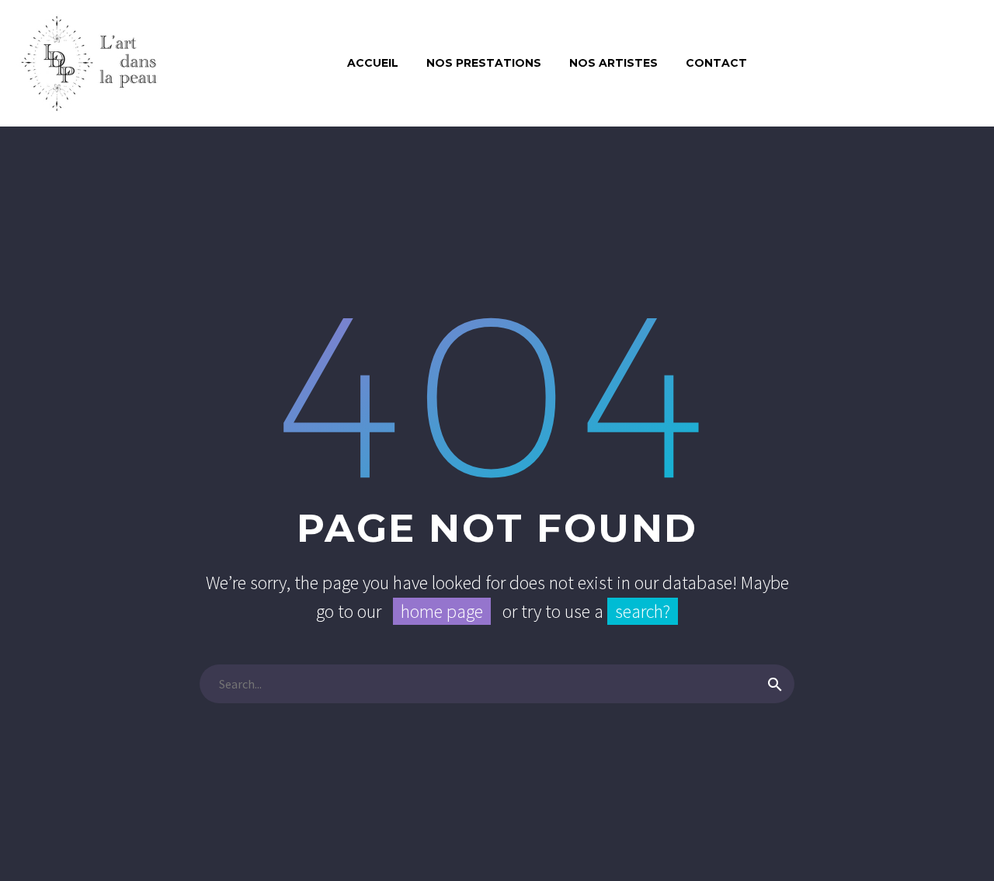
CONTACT (716, 63)
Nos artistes (613, 63)
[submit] (775, 683)
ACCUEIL (372, 63)
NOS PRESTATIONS (483, 63)
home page (442, 611)
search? (642, 611)
